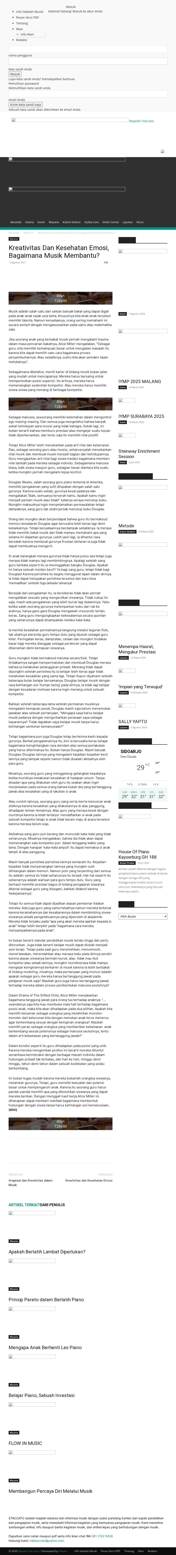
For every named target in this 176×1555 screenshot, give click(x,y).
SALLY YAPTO (132, 721)
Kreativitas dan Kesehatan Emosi (88, 1180)
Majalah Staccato (28, 1551)
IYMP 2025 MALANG (139, 381)
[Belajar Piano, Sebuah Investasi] (60, 1371)
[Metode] (142, 502)
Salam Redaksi (127, 531)
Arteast (62, 1551)
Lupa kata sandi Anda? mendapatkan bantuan (42, 79)
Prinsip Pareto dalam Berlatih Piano (46, 1299)
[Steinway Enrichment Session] (142, 439)
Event (41, 222)
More (140, 222)
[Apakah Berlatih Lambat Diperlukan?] (60, 1227)
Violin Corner (110, 222)
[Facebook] (52, 3)
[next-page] (12, 1500)
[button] (162, 162)
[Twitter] (59, 3)
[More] (42, 279)
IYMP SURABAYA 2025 (141, 416)
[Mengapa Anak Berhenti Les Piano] (60, 1323)
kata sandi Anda (20, 69)
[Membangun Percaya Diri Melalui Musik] (60, 1466)
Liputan (128, 222)
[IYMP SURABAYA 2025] (142, 404)
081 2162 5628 (102, 1536)
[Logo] (67, 160)
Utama (29, 222)
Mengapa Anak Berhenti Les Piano (45, 1347)
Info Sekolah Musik (29, 12)
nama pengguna (20, 55)
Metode (126, 525)
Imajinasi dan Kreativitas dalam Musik (31, 1183)
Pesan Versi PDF (110, 1551)
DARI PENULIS (52, 1205)
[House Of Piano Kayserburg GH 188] (142, 830)
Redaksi (152, 1551)
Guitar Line (92, 222)
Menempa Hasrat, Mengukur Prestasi (137, 649)
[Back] (67, 2)
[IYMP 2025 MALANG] (142, 352)
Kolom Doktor (72, 222)
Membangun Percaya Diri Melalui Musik (51, 1491)
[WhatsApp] (32, 279)
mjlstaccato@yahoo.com (47, 1540)
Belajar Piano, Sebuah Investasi (41, 1395)
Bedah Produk (127, 862)
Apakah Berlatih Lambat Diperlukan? (47, 1251)
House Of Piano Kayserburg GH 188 (137, 854)
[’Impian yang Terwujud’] (142, 675)
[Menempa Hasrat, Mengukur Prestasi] (142, 626)
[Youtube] (62, 3)
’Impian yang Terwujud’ (140, 686)
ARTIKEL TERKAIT (24, 1205)
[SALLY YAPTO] (142, 709)
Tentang (129, 1551)
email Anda (17, 100)
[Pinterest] (22, 279)
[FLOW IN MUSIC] (60, 1418)
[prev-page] (10, 1500)
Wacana (54, 222)
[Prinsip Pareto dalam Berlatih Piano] (60, 1275)
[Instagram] (56, 3)
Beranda (16, 222)
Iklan (141, 1551)
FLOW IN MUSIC (25, 1443)
